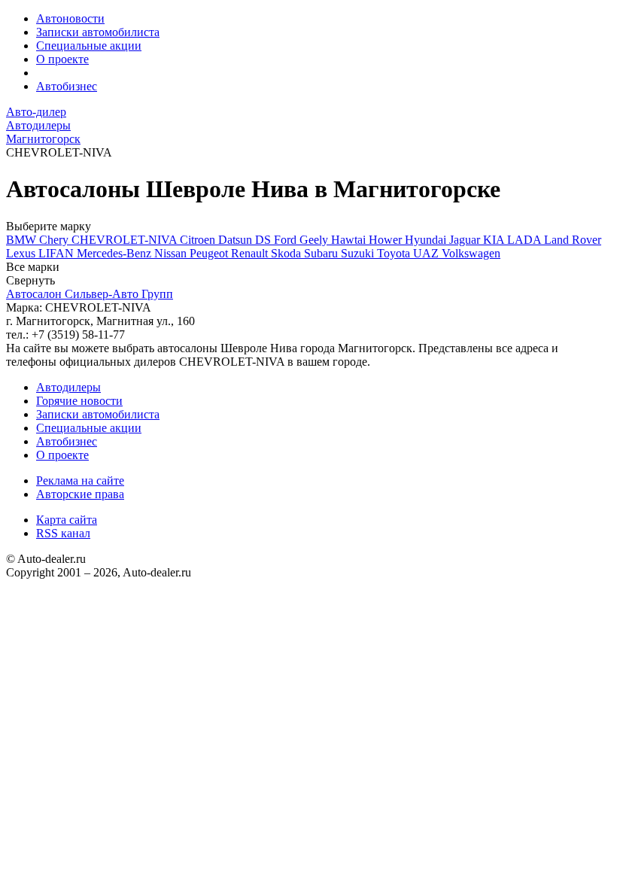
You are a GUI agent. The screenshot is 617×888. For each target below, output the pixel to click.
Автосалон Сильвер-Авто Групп (89, 293)
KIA (495, 239)
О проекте (62, 59)
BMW (22, 239)
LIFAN (57, 253)
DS (264, 239)
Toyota (395, 253)
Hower (387, 239)
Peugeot (210, 253)
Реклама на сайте (80, 480)
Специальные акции (88, 45)
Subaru (322, 253)
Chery (55, 239)
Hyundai (427, 239)
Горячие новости (79, 400)
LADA (525, 239)
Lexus (22, 253)
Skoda (287, 253)
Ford (286, 239)
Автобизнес (66, 86)
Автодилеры (68, 387)
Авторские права (80, 494)
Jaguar (466, 239)
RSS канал (63, 533)
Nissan (172, 253)
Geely (315, 239)
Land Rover (572, 239)
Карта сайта (66, 519)
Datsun (236, 239)
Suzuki (359, 253)
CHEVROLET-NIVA (125, 239)
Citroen (199, 239)
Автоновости (70, 18)
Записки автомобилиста (98, 32)
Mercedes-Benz (115, 253)
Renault (251, 253)
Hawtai (350, 239)
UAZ (427, 253)
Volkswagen (471, 253)
